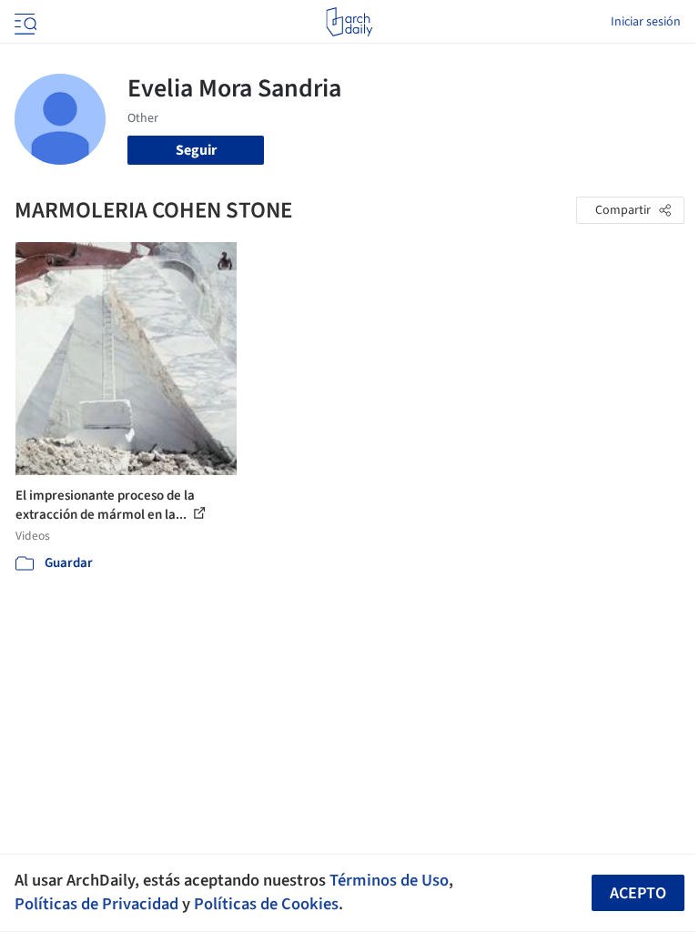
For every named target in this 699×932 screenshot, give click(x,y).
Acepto (638, 893)
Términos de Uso (389, 880)
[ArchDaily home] (349, 21)
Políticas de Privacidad (96, 904)
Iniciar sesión (646, 21)
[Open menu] (23, 22)
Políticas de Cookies (266, 904)
